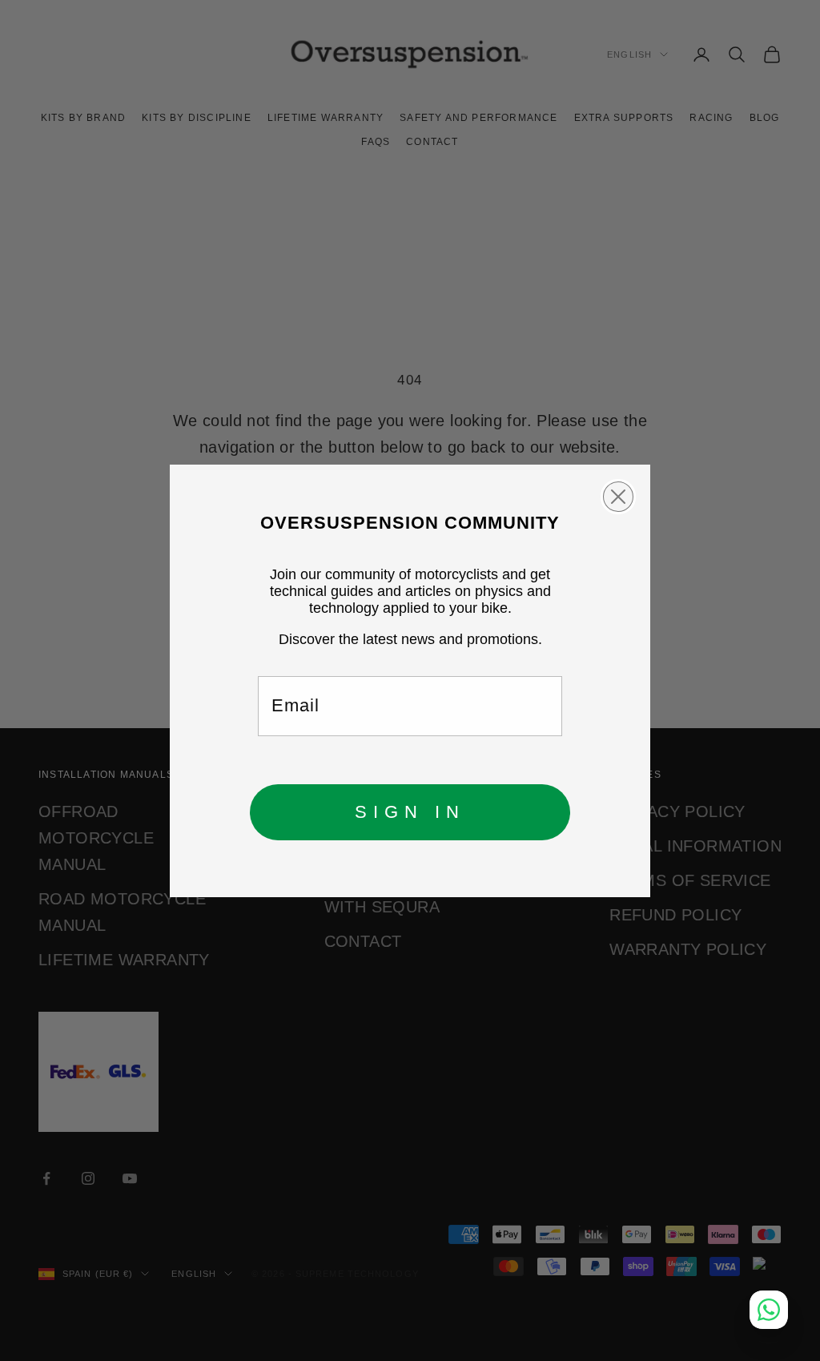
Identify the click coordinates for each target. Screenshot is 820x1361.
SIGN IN (410, 812)
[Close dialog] (618, 497)
